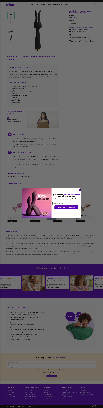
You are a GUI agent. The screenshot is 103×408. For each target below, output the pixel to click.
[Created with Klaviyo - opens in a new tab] (51, 219)
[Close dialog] (80, 190)
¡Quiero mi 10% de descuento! (66, 207)
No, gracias (66, 211)
